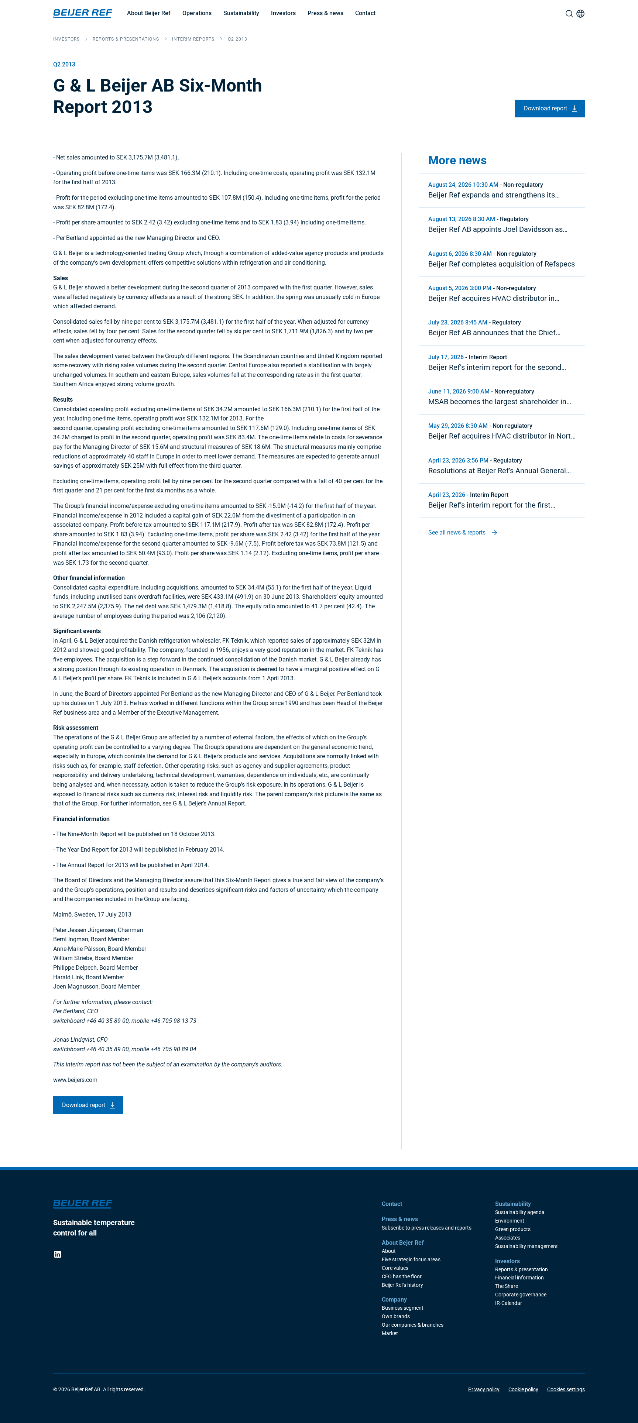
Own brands (396, 1316)
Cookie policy (523, 1389)
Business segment (402, 1308)
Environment (509, 1221)
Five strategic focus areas (411, 1260)
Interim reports (193, 39)
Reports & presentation (521, 1269)
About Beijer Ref (149, 13)
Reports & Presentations (126, 39)
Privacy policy (484, 1389)
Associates (507, 1238)
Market (390, 1333)
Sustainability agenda (520, 1212)
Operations (197, 13)
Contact (365, 13)
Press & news (325, 13)
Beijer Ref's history (402, 1285)
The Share (506, 1286)
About (389, 1251)
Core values (395, 1268)
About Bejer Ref (403, 1242)
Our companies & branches (412, 1325)
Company (394, 1299)
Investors (283, 13)
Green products (513, 1229)
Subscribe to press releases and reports (426, 1228)
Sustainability (241, 13)
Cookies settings (566, 1389)
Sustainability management (526, 1246)
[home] (82, 13)
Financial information (519, 1278)
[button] (148, 13)
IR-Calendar (508, 1303)
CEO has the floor (402, 1277)
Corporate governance (520, 1295)
